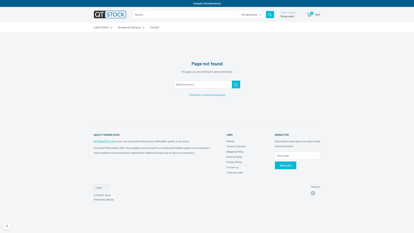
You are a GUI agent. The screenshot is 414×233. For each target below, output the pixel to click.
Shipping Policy (235, 151)
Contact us (232, 167)
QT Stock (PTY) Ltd (104, 141)
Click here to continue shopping (207, 94)
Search (230, 141)
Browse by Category (129, 27)
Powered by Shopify (104, 199)
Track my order (234, 172)
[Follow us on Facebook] (313, 193)
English (99, 187)
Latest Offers (101, 27)
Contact (154, 27)
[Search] (270, 14)
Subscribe (285, 165)
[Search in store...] (236, 84)
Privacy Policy (234, 161)
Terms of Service (235, 146)
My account (287, 16)
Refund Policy (234, 156)
